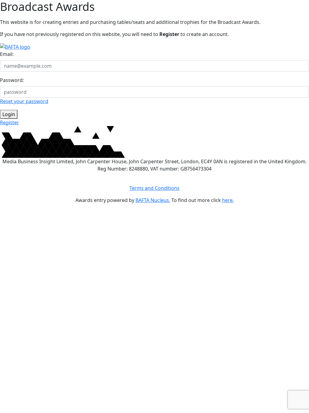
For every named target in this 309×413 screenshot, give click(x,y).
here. (228, 200)
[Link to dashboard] (15, 46)
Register (9, 122)
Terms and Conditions (154, 188)
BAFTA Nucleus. (152, 200)
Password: (12, 80)
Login (8, 114)
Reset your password (24, 101)
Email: (7, 54)
